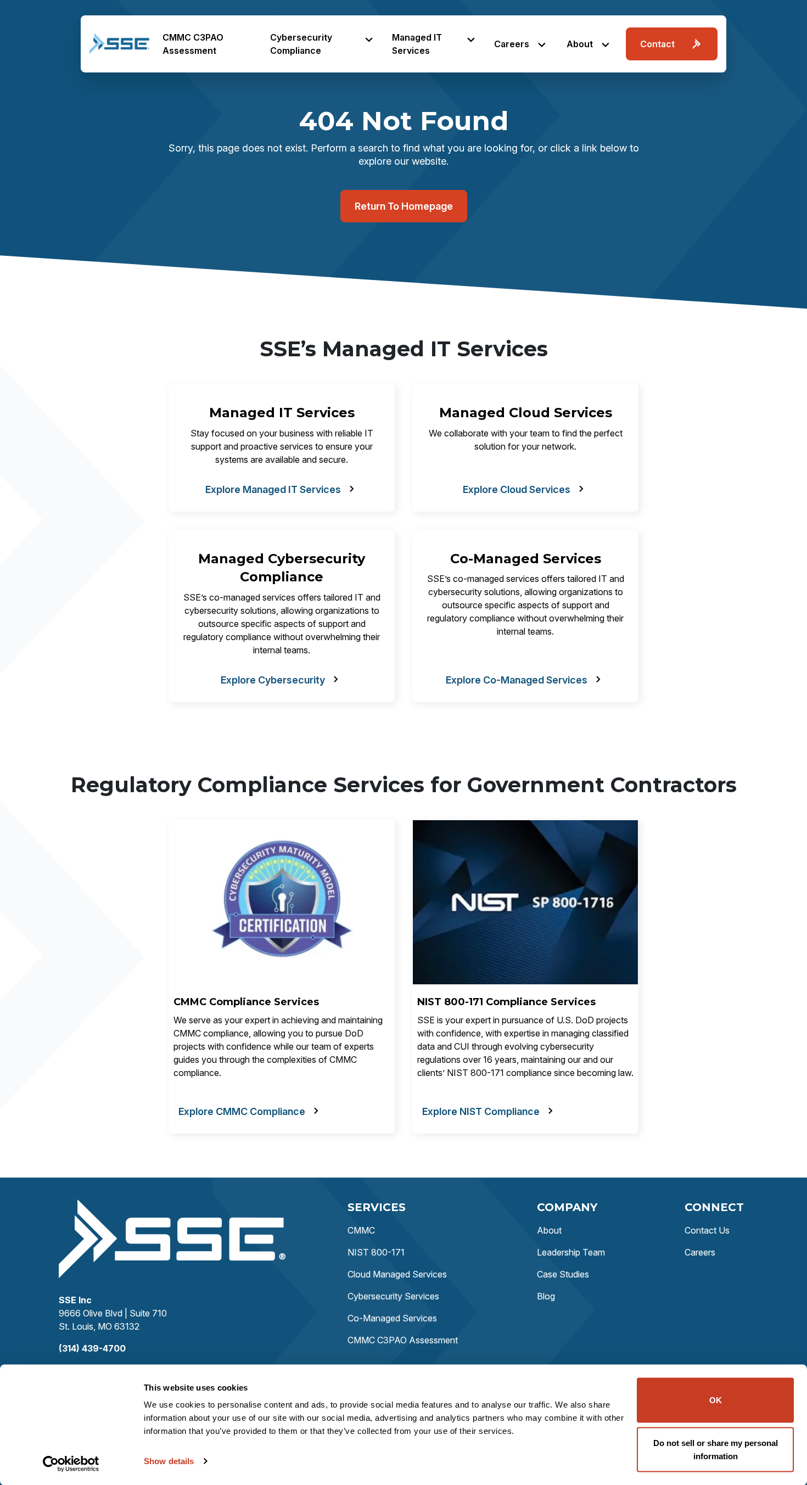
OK (715, 1400)
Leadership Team (571, 1252)
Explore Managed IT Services (273, 489)
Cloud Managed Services (397, 1274)
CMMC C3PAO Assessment (192, 44)
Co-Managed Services (392, 1318)
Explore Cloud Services (516, 489)
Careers (511, 43)
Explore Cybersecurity (273, 680)
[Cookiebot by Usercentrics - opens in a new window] (71, 1463)
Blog (546, 1296)
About (580, 43)
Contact (657, 43)
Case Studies (563, 1274)
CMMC (361, 1230)
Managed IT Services (417, 44)
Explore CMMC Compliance (241, 1111)
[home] (119, 44)
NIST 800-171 (376, 1252)
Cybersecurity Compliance (301, 44)
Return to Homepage (404, 206)
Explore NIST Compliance (481, 1111)
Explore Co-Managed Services (516, 680)
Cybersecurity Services (393, 1296)
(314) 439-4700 (92, 1348)
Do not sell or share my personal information (715, 1449)
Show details (169, 1461)
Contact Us (707, 1230)
